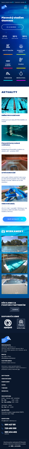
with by (14, 446)
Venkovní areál (6, 379)
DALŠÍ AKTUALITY (13, 219)
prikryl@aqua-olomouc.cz (8, 358)
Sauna (4, 385)
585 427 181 (10, 425)
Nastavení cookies (20, 444)
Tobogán (4, 388)
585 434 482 (11, 432)
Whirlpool (5, 391)
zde (19, 369)
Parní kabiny (6, 382)
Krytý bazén (5, 375)
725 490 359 (10, 428)
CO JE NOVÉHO (12, 27)
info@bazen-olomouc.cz (9, 421)
